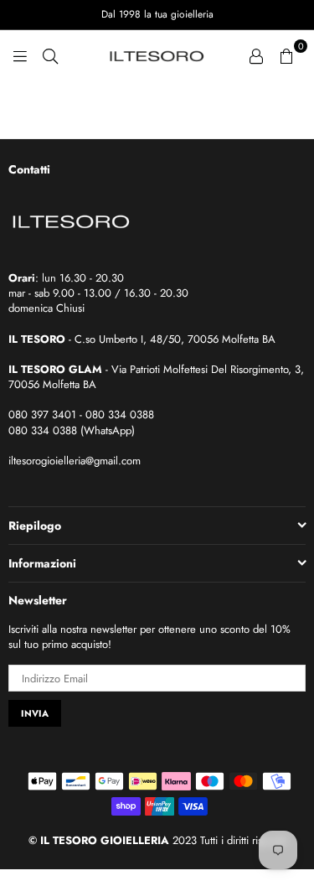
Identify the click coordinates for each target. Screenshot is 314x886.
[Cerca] (50, 54)
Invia (35, 713)
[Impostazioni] (256, 54)
